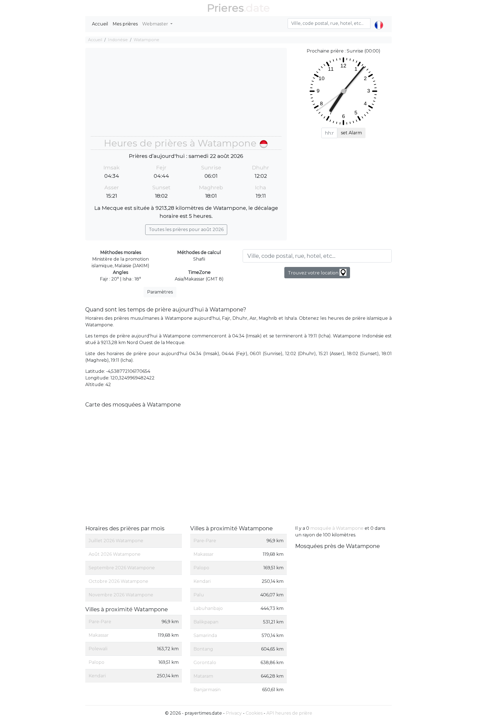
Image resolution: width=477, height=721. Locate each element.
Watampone (146, 39)
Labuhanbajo (208, 608)
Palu (199, 594)
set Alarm (351, 132)
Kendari (97, 675)
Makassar (99, 635)
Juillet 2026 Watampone (116, 540)
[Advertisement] (186, 94)
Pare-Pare (100, 621)
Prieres (225, 7)
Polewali (98, 648)
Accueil (100, 24)
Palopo (96, 662)
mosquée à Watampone (337, 528)
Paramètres (160, 292)
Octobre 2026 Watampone (118, 581)
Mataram (203, 676)
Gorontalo (205, 662)
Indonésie (118, 39)
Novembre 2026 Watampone (121, 594)
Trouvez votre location (314, 273)
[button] (378, 20)
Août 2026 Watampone (115, 554)
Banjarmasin (207, 689)
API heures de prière (289, 713)
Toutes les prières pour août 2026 (186, 229)
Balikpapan (206, 622)
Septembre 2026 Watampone (122, 567)
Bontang (203, 649)
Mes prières (125, 24)
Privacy (234, 713)
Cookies (254, 713)
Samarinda (205, 635)
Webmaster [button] (155, 24)
